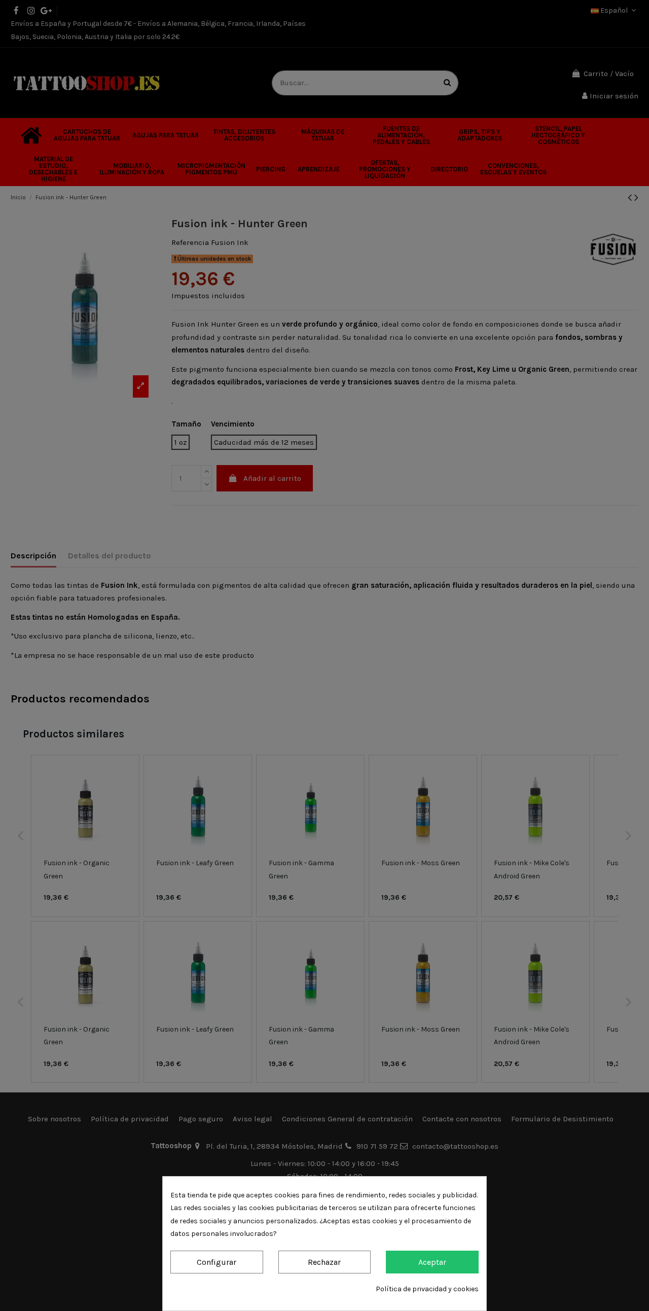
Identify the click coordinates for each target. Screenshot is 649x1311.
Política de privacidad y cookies (427, 1289)
